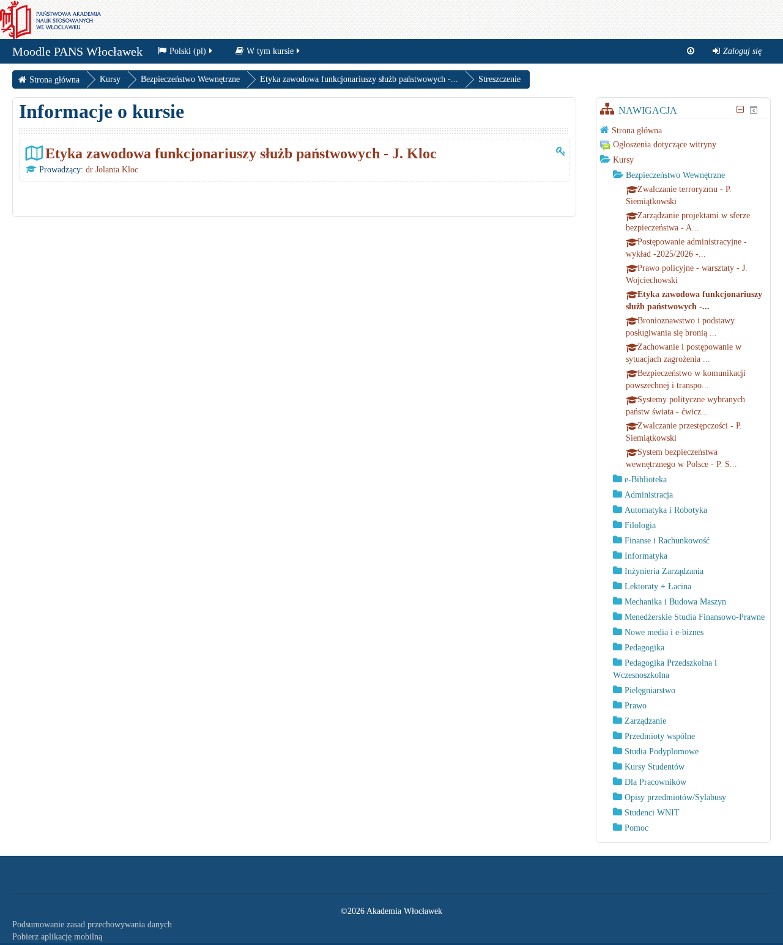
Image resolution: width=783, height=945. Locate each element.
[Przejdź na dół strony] (690, 51)
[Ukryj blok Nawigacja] (740, 109)
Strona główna (637, 130)
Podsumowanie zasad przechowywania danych (92, 924)
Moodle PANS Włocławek (77, 51)
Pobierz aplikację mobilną (57, 936)
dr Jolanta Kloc (112, 169)
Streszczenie (499, 79)
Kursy (623, 159)
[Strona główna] (50, 19)
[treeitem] (683, 130)
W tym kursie (270, 51)
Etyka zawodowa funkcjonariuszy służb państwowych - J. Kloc (241, 153)
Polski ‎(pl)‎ (187, 51)
